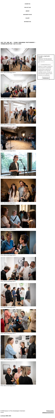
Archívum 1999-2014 (6, 416)
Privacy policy (50, 411)
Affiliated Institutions (48, 412)
